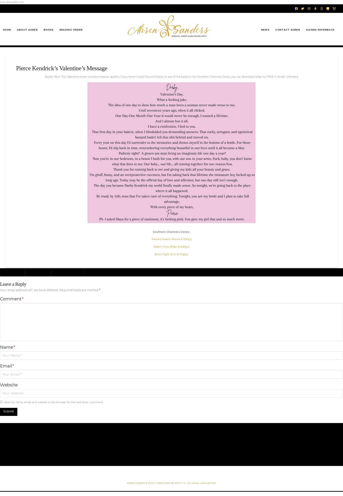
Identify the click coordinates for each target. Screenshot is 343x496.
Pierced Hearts (38, 272)
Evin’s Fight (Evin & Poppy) (171, 254)
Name (7, 347)
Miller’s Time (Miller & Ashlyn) (171, 246)
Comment (12, 298)
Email (7, 366)
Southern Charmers (67, 272)
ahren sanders (12, 272)
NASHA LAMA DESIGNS (203, 483)
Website (9, 384)
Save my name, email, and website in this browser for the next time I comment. (54, 402)
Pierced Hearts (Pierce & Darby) (172, 239)
